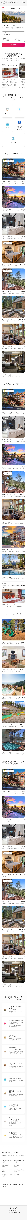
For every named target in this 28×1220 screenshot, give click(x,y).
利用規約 (17, 1212)
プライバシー (10, 1212)
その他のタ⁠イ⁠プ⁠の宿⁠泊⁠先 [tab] (8, 1156)
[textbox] (7, 40)
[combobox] (13, 34)
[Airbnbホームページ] (3, 8)
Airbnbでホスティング (17, 8)
